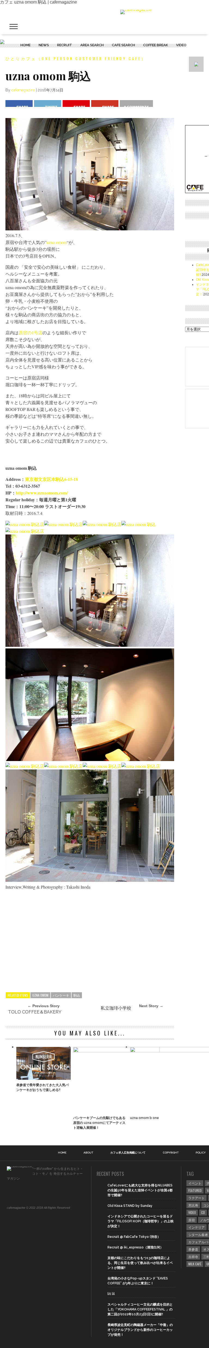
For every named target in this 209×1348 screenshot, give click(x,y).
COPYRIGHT (171, 1152)
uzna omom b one (144, 1118)
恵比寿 (193, 1205)
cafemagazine (23, 90)
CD (203, 1212)
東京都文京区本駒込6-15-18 (51, 479)
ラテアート (196, 1197)
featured (195, 1190)
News (44, 45)
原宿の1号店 (30, 332)
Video (181, 45)
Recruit (64, 45)
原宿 (191, 1219)
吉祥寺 (193, 1256)
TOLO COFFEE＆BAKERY (35, 1012)
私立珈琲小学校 (116, 1008)
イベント (194, 1183)
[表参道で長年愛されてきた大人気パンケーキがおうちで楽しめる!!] (43, 1078)
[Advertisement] (89, 946)
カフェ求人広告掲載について (128, 1152)
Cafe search (123, 45)
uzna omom (57, 242)
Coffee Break (155, 45)
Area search (92, 45)
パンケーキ (61, 995)
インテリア (196, 1227)
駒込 (76, 995)
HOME (25, 45)
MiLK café (194, 1264)
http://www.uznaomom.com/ (42, 493)
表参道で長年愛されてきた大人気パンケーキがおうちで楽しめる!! (42, 1087)
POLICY (201, 1152)
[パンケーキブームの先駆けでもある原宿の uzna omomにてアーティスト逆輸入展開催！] (116, 1051)
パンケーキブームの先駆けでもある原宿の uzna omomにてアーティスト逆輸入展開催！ (99, 1123)
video (192, 1212)
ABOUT (88, 1152)
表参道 (193, 1249)
